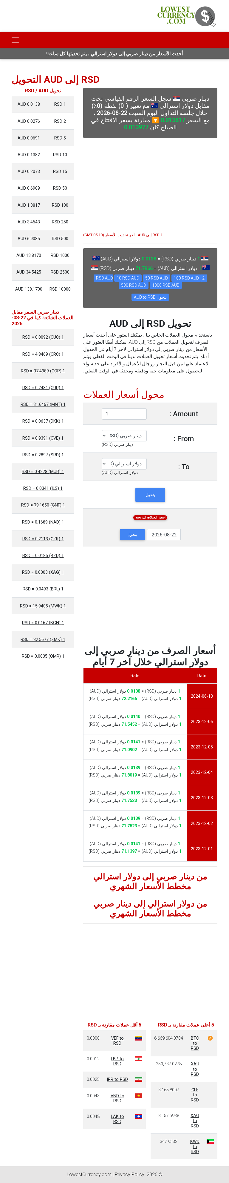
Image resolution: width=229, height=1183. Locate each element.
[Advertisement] (150, 182)
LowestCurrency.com (89, 1174)
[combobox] (117, 444)
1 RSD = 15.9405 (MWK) (43, 606)
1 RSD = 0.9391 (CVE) (43, 438)
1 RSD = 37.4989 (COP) (43, 371)
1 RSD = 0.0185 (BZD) (43, 555)
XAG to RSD (195, 1121)
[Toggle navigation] (15, 40)
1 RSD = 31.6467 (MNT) (43, 404)
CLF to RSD (195, 1095)
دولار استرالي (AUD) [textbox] (120, 472)
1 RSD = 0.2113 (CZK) (43, 538)
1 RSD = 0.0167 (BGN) (43, 622)
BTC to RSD (195, 1043)
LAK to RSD (117, 1119)
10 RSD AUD (128, 278)
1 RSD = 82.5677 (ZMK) (43, 639)
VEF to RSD (117, 1041)
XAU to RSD (195, 1069)
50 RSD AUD (156, 278)
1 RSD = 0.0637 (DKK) (43, 421)
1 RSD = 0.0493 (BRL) (43, 589)
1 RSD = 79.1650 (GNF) (43, 505)
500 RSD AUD (133, 285)
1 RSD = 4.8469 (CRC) (43, 354)
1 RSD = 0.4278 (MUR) (43, 471)
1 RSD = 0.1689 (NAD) (43, 522)
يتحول (150, 494)
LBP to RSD (117, 1061)
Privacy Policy (129, 1174)
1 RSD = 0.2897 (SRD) (43, 455)
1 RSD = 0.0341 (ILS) (43, 488)
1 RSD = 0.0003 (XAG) (43, 572)
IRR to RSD (117, 1079)
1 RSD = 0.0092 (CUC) (43, 337)
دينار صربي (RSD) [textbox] (117, 444)
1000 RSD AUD (166, 285)
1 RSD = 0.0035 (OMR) (43, 656)
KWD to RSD (194, 1147)
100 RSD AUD (186, 278)
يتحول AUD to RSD (150, 297)
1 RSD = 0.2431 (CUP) (43, 387)
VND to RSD (117, 1098)
